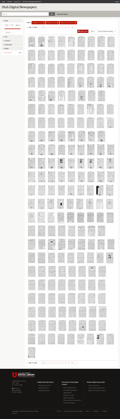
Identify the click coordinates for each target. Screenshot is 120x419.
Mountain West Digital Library (96, 388)
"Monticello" (52, 22)
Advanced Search (62, 14)
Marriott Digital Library (69, 387)
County (7, 41)
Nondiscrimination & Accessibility (73, 411)
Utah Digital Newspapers (70, 390)
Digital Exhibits (67, 393)
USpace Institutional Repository (72, 400)
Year (6, 21)
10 (72, 27)
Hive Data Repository (69, 403)
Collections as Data (68, 395)
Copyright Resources (44, 390)
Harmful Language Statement (31, 1)
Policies (104, 411)
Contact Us (17, 1)
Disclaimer (96, 411)
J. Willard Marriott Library (19, 381)
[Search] (52, 14)
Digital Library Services (44, 385)
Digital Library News (68, 398)
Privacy (59, 411)
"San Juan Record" (68, 22)
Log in (117, 1)
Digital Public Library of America (97, 390)
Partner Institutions (93, 385)
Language (8, 45)
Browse (9, 1)
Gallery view (83, 31)
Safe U (88, 411)
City (5, 37)
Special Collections (43, 388)
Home (4, 1)
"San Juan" (38, 22)
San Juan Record (7, 52)
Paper (6, 48)
